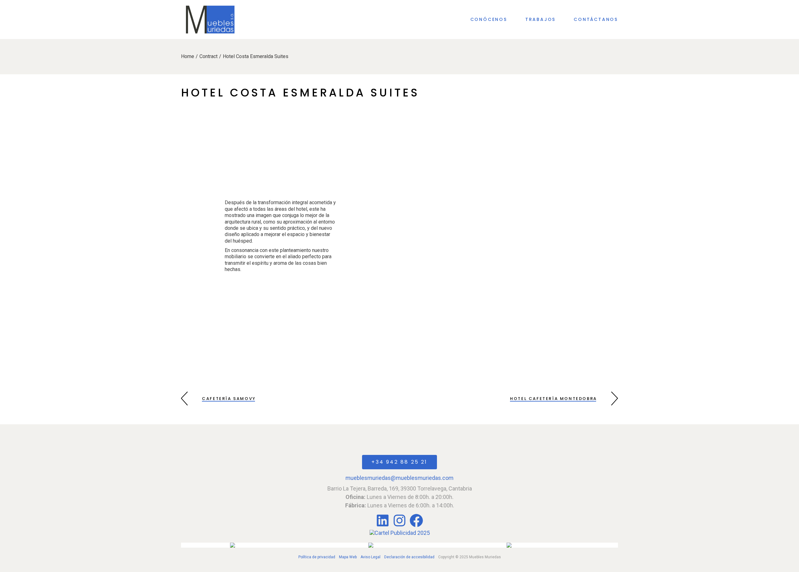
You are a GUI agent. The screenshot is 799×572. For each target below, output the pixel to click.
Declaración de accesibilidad (409, 557)
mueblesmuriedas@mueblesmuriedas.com (399, 478)
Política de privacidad (316, 557)
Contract (208, 56)
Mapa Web (348, 557)
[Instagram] (399, 526)
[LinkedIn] (383, 526)
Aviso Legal (370, 557)
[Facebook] (416, 526)
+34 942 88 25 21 (399, 462)
